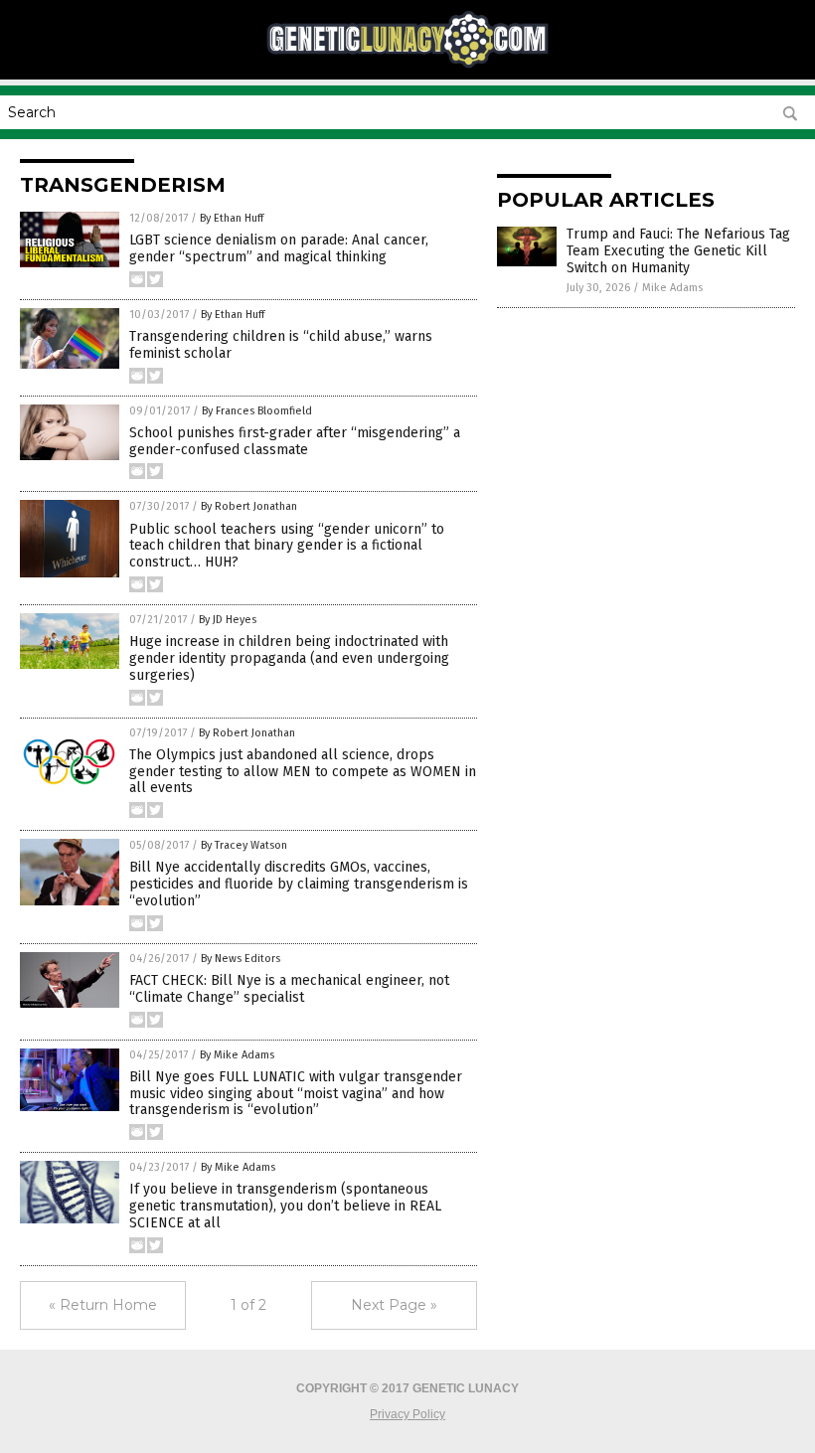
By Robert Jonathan (249, 506)
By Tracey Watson (244, 845)
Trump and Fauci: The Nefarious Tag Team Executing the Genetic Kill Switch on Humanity (678, 251)
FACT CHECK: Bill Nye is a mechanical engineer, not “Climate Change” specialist (289, 989)
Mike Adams (672, 287)
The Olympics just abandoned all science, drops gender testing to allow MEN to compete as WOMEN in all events (302, 771)
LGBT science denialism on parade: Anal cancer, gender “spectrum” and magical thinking (278, 248)
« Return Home (103, 1305)
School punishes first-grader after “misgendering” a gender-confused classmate (294, 441)
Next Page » (394, 1305)
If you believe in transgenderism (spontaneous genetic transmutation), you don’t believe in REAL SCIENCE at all (285, 1206)
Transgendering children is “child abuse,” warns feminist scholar (280, 345)
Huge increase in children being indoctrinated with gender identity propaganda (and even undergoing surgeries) (289, 658)
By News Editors (240, 958)
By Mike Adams (237, 1055)
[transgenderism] (407, 66)
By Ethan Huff (231, 218)
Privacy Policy (407, 1414)
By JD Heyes (227, 619)
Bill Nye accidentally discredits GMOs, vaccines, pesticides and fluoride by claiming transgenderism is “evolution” (298, 884)
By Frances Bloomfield (257, 410)
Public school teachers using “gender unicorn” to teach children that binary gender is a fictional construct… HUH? (286, 546)
